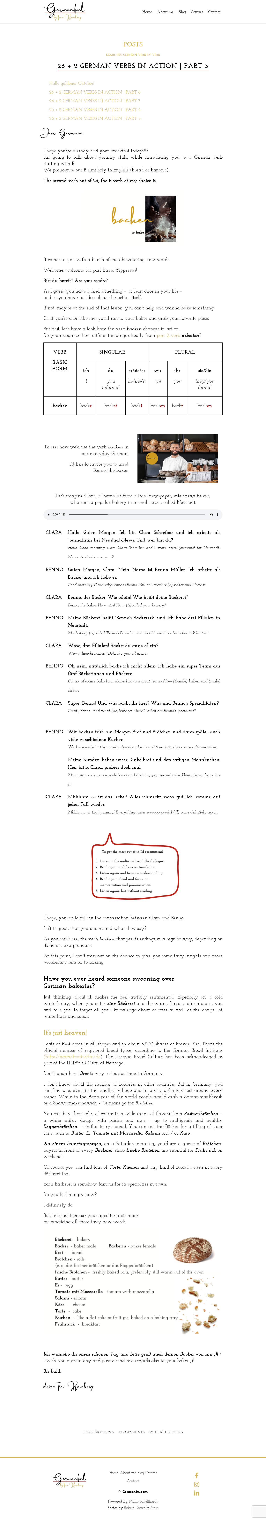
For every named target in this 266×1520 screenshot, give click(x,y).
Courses (151, 1472)
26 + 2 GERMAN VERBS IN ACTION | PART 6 (95, 109)
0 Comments (131, 1432)
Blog (140, 1472)
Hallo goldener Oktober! (71, 83)
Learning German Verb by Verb (133, 55)
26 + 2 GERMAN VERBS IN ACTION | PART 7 (94, 100)
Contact (133, 1480)
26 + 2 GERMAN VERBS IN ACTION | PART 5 (95, 118)
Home (114, 1472)
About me (128, 1472)
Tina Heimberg (168, 1432)
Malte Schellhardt (143, 1501)
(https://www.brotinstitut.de (71, 1056)
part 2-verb (168, 335)
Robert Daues (134, 1507)
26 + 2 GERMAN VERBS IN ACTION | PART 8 (95, 92)
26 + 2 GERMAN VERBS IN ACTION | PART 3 (133, 66)
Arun (154, 1507)
